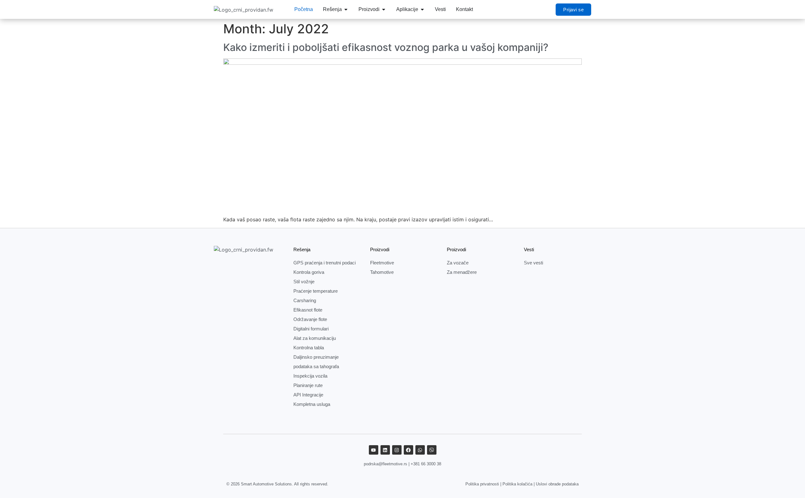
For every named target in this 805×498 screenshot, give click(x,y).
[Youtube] (373, 450)
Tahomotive (382, 272)
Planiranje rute (308, 385)
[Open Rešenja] (345, 9)
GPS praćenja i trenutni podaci (324, 262)
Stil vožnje (303, 281)
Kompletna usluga (311, 404)
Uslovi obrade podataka (557, 484)
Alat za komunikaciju (314, 338)
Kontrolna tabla (308, 347)
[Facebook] (408, 450)
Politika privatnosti (482, 484)
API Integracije (308, 394)
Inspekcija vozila (310, 376)
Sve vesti (533, 262)
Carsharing (304, 300)
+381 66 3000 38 (426, 464)
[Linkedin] (385, 450)
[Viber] (431, 450)
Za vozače (458, 262)
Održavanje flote (310, 319)
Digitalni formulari (311, 328)
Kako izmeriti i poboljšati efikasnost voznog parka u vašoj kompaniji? (385, 47)
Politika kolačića (517, 484)
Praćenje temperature (315, 291)
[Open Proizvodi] (383, 9)
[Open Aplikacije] (422, 9)
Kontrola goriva (308, 272)
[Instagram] (397, 450)
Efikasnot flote (307, 310)
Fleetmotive (382, 262)
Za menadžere (462, 272)
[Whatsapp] (420, 450)
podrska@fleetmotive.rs (385, 464)
